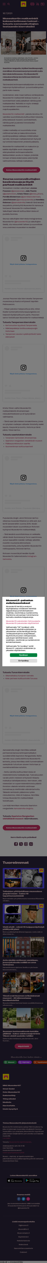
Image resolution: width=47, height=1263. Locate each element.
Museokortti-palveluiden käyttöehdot (22, 623)
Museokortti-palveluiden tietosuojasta (23, 621)
